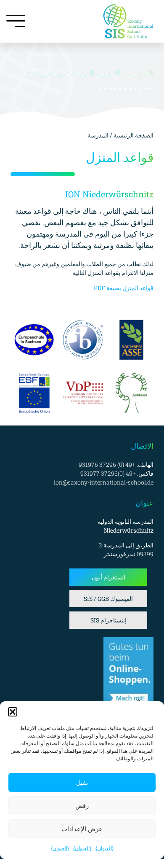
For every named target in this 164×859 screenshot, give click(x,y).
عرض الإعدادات (82, 829)
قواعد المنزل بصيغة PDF (123, 288)
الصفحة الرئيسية (132, 135)
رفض (82, 806)
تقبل (82, 782)
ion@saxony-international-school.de (103, 482)
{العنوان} (104, 848)
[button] (12, 712)
